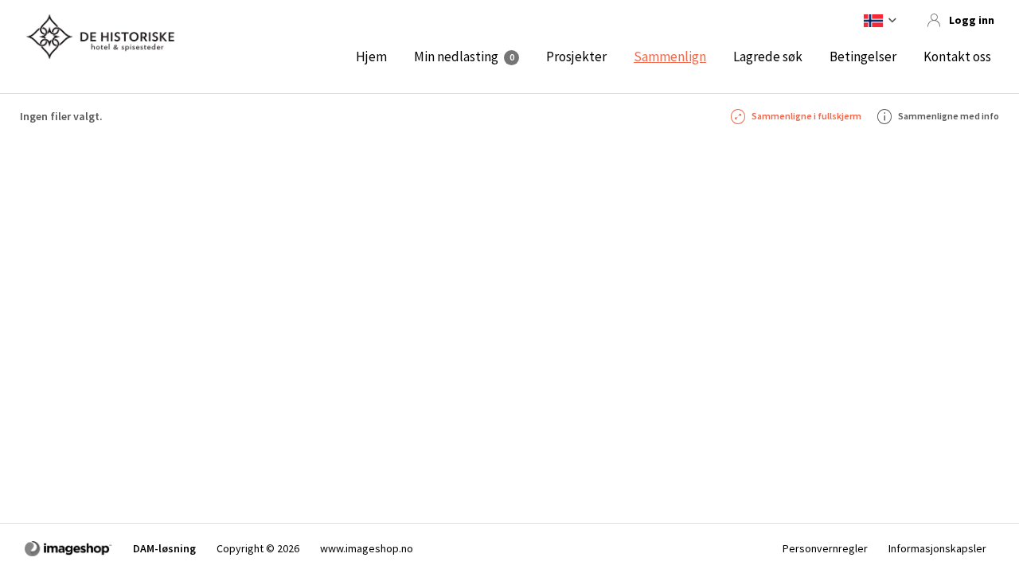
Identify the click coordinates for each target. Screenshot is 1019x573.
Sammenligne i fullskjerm (806, 116)
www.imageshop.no (366, 548)
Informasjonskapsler (937, 548)
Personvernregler (825, 548)
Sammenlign (670, 56)
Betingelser (863, 56)
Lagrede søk (767, 56)
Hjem (371, 56)
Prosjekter (576, 56)
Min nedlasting (456, 56)
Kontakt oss (957, 56)
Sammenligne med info (948, 116)
